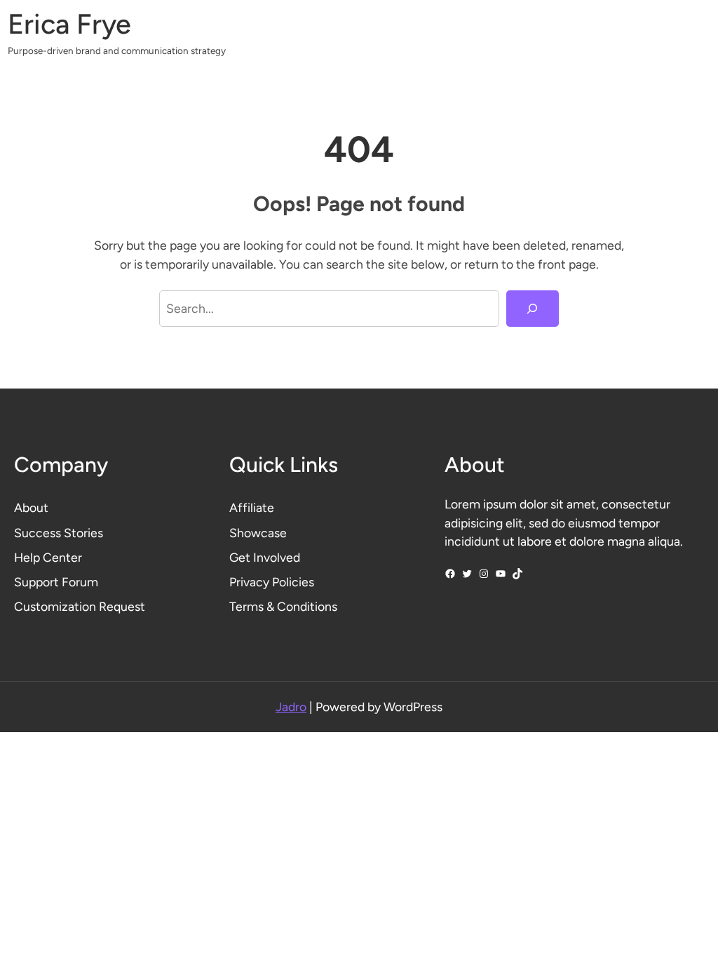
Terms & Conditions (283, 606)
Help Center (48, 557)
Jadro (291, 706)
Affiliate (251, 507)
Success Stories (58, 532)
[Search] (532, 308)
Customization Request (79, 606)
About (31, 507)
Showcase (258, 532)
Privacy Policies (271, 581)
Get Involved (264, 557)
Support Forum (56, 581)
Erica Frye (69, 24)
